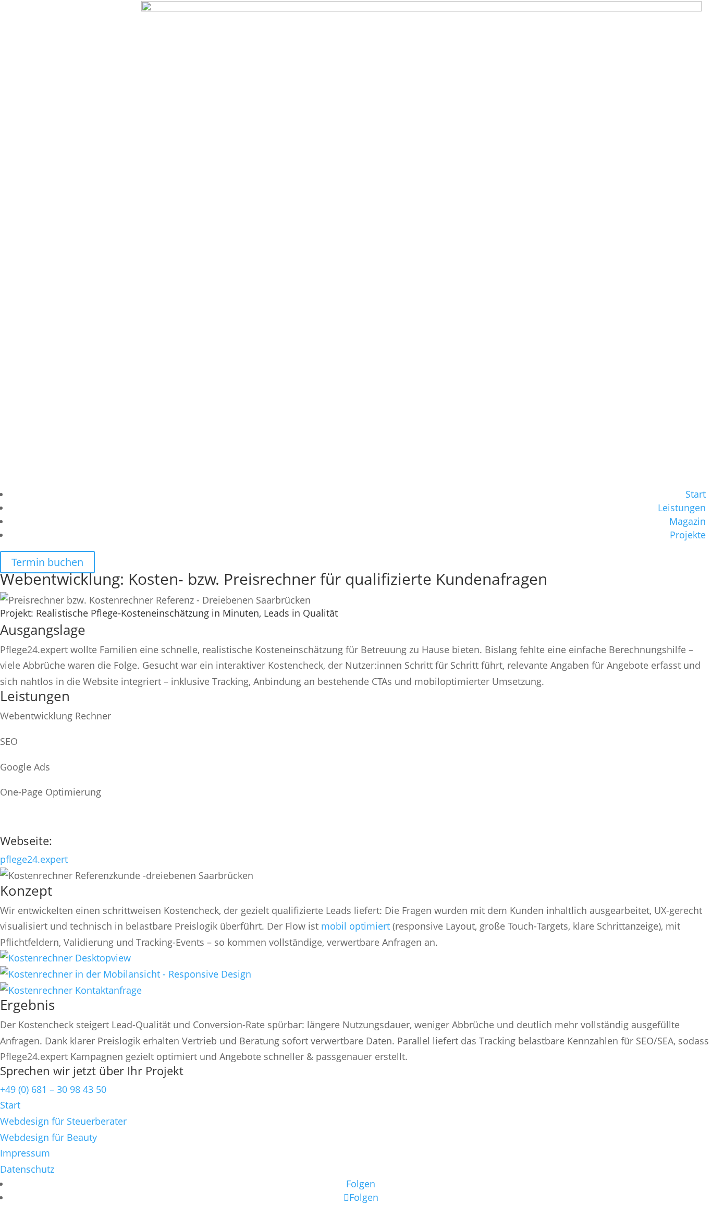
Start (695, 494)
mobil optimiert (355, 926)
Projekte (688, 534)
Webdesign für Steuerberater (63, 1121)
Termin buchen (47, 562)
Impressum (25, 1153)
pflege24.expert (34, 859)
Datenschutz (27, 1169)
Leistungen (682, 507)
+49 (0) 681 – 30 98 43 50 (53, 1089)
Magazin (687, 521)
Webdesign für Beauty (48, 1137)
